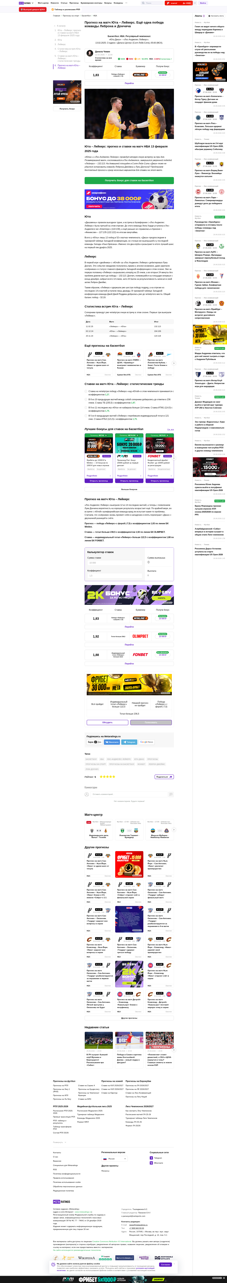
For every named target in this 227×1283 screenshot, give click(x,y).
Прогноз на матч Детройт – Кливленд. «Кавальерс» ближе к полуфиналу (129, 1003)
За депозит (101, 469)
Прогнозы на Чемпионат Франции (88, 1094)
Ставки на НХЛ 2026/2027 (112, 1089)
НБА (102, 759)
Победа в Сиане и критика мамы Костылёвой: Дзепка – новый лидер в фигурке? (129, 1059)
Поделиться (162, 777)
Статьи (64, 3)
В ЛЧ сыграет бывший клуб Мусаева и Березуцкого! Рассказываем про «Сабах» (97, 1060)
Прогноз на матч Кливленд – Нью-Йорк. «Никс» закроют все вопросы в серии (97, 949)
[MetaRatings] (61, 1202)
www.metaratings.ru (83, 1212)
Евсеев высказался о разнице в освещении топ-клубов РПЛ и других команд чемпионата (209, 448)
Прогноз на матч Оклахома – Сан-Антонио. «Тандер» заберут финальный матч (159, 894)
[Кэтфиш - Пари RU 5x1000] (113, 1279)
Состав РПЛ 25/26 (61, 1133)
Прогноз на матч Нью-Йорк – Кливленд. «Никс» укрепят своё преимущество (159, 949)
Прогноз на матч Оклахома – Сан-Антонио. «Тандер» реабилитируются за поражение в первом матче (99, 975)
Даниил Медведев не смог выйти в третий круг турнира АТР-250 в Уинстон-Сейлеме (209, 405)
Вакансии (57, 1161)
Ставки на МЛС (84, 1099)
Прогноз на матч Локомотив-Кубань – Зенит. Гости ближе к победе (157, 364)
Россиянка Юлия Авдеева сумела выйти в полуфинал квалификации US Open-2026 (209, 487)
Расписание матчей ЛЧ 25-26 (138, 1114)
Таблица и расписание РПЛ (67, 9)
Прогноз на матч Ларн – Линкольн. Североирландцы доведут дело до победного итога (209, 202)
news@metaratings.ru (138, 1225)
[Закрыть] (223, 1278)
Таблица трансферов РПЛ (62, 1128)
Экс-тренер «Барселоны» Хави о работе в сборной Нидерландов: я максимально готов (210, 426)
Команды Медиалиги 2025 (88, 1118)
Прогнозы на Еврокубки (138, 1081)
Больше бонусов (129, 489)
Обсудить (107, 722)
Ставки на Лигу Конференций (138, 1093)
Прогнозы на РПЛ (60, 1085)
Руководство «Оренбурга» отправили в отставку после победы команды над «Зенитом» (208, 226)
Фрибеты (90, 469)
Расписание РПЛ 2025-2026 (63, 1112)
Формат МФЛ (83, 1122)
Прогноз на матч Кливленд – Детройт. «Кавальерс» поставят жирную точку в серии (158, 1003)
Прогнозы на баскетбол (121, 764)
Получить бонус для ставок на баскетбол (129, 180)
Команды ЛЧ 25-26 (134, 1122)
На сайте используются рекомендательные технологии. (77, 1250)
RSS (55, 1169)
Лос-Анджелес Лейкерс (119, 759)
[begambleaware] (124, 1258)
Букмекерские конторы (91, 3)
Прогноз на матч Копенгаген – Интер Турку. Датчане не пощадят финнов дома (209, 99)
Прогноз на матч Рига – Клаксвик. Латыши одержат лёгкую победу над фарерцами (210, 126)
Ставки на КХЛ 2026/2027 (112, 1085)
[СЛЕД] (174, 363)
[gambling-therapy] (144, 1258)
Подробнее (92, 476)
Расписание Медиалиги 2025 (89, 1111)
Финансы (105, 1171)
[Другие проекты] (26, 3)
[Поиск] (143, 3)
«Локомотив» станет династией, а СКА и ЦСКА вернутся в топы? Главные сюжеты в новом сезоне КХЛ (160, 1060)
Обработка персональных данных (67, 1186)
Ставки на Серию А (86, 1085)
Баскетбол (91, 759)
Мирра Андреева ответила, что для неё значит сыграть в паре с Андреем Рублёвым (210, 356)
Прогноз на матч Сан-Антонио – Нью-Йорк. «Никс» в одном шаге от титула (98, 364)
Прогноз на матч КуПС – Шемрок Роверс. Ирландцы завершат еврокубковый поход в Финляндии (210, 256)
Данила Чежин (102, 51)
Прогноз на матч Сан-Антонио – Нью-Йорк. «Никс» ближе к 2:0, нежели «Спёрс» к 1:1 (97, 894)
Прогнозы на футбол (64, 1081)
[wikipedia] (86, 1258)
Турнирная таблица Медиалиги (90, 1114)
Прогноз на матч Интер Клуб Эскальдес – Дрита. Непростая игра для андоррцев (210, 383)
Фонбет (141, 764)
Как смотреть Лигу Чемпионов (138, 1111)
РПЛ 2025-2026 (60, 1106)
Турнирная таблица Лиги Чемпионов (141, 1118)
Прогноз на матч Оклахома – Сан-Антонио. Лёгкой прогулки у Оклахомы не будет (98, 1003)
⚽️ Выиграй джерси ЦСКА (33, 9)
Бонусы (108, 3)
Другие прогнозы (97, 847)
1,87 (133, 403)
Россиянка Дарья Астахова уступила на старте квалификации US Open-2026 (209, 551)
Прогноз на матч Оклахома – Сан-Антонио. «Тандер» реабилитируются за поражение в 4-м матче (159, 921)
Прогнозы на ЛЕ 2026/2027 (137, 1089)
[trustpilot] (105, 1258)
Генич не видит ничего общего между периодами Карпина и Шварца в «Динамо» (209, 29)
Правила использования (63, 1178)
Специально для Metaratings (65, 1165)
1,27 (107, 394)
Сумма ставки (94, 558)
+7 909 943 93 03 (136, 1228)
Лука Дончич (92, 769)
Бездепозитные (164, 469)
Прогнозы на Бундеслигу (88, 1089)
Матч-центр (43, 3)
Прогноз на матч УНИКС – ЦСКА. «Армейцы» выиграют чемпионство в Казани (129, 364)
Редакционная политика (63, 1191)
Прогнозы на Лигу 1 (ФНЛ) (61, 1090)
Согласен (165, 1265)
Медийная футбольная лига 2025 (94, 1106)
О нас (55, 1157)
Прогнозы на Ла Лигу (62, 1099)
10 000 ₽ (162, 74)
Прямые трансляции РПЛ (64, 1117)
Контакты (57, 1152)
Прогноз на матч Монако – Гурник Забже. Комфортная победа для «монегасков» (208, 285)
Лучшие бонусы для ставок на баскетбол (114, 429)
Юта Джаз (139, 759)
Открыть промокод (99, 481)
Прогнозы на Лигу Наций (136, 1097)
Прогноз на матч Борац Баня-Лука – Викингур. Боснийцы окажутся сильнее (209, 173)
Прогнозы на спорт (96, 764)
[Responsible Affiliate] (164, 1258)
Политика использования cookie (67, 1182)
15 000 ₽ (162, 636)
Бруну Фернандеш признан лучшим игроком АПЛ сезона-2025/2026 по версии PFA (208, 510)
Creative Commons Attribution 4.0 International (111, 1241)
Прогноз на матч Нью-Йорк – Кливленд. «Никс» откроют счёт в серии (158, 974)
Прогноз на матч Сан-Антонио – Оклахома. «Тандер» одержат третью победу (127, 949)
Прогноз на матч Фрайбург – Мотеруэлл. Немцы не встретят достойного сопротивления (208, 313)
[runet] (55, 1258)
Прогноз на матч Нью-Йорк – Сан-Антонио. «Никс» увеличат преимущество (158, 865)
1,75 (107, 411)
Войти (203, 3)
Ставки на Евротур (109, 1093)
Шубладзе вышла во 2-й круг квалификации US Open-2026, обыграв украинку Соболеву (209, 146)
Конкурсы (118, 3)
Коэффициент (94, 571)
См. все (170, 429)
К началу (61, 24)
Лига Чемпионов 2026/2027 (140, 1106)
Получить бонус (67, 98)
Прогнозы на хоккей (112, 1081)
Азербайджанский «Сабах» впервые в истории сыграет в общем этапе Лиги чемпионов (209, 532)
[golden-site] (68, 1258)
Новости (55, 3)
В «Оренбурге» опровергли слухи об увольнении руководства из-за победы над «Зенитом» (210, 51)
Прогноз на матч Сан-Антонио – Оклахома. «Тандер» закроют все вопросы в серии (97, 920)
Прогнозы (74, 3)
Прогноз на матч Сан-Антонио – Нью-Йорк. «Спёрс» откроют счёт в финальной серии (128, 894)
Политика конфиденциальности (66, 1174)
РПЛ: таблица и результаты (59, 1122)
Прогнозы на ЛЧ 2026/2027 (137, 1085)
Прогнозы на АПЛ (60, 1095)
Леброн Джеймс (157, 764)
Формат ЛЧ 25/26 (133, 1126)
